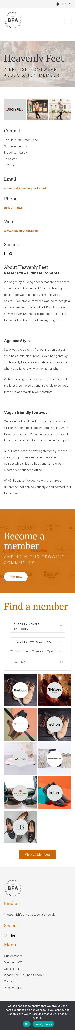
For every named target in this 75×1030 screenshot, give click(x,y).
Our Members (13, 956)
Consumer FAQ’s (14, 968)
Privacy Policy (13, 987)
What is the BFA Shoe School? (24, 975)
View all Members (37, 854)
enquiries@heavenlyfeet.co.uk (25, 188)
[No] (70, 1015)
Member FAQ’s (13, 962)
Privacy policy (43, 1024)
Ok (27, 1024)
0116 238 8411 (13, 208)
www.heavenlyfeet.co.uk (21, 230)
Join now (15, 577)
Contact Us (11, 981)
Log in (66, 4)
